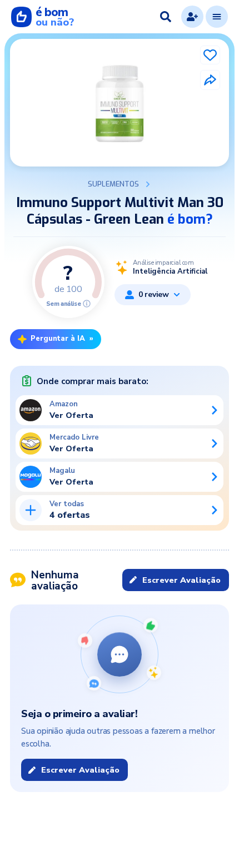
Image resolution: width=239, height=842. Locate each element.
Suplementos (113, 184)
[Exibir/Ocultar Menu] (217, 17)
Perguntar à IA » (62, 339)
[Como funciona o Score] (87, 304)
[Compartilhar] (210, 80)
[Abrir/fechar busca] (166, 17)
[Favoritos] (210, 55)
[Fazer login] (192, 17)
